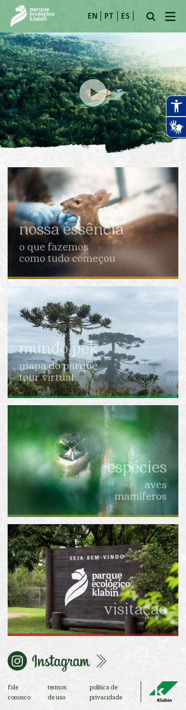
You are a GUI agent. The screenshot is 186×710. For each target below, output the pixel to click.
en (92, 17)
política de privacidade (106, 692)
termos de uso (57, 692)
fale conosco (19, 692)
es (125, 17)
